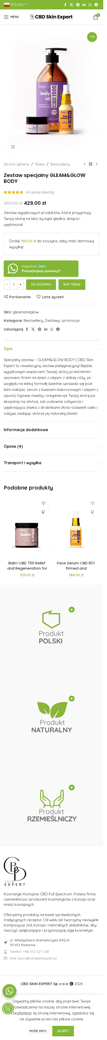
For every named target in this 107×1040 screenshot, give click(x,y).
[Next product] (97, 164)
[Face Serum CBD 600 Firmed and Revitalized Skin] (76, 527)
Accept (63, 1031)
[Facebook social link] (65, 4)
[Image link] (15, 871)
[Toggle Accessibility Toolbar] (7, 1008)
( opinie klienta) (40, 192)
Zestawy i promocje (62, 320)
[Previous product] (85, 164)
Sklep (40, 164)
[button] (43, 512)
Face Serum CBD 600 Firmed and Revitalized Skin (76, 568)
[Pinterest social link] (78, 4)
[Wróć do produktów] (91, 164)
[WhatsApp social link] (90, 4)
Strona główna (16, 164)
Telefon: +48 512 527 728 (29, 951)
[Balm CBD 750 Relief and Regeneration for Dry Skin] (27, 527)
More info (38, 1031)
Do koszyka (41, 284)
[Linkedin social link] (84, 4)
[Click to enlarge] (13, 147)
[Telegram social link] (96, 4)
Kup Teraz (71, 284)
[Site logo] (51, 16)
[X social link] (71, 4)
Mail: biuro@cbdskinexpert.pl (33, 958)
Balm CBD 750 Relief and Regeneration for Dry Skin (27, 568)
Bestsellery (60, 164)
